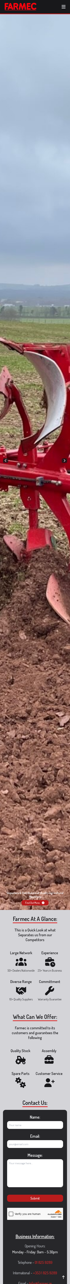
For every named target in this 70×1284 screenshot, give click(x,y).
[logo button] (20, 6)
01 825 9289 (43, 1262)
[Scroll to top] (63, 1277)
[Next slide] (64, 460)
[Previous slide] (5, 460)
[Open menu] (63, 6)
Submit (35, 1198)
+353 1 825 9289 (45, 1272)
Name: (35, 1117)
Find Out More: (32, 902)
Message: (35, 1155)
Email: (35, 1136)
